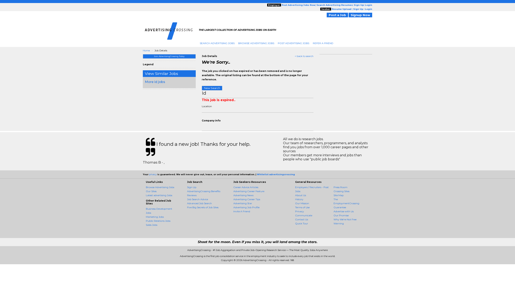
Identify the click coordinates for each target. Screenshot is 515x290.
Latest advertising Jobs (159, 195)
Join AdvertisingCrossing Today (169, 56)
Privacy (299, 211)
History (299, 199)
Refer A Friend (323, 43)
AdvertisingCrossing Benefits (203, 191)
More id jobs (155, 82)
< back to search (304, 56)
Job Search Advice (197, 199)
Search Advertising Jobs (217, 43)
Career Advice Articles (245, 187)
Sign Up (191, 187)
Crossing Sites (341, 191)
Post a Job (337, 15)
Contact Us (301, 219)
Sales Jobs (151, 224)
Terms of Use (302, 207)
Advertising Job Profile (246, 207)
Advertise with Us (344, 211)
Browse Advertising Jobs (256, 43)
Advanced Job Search (199, 203)
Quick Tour (301, 223)
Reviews (192, 195)
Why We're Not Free (345, 219)
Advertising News (243, 195)
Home (146, 50)
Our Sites (151, 191)
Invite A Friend (241, 211)
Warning (339, 223)
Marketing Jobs (155, 216)
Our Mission (302, 203)
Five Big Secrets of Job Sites (202, 207)
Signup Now (360, 15)
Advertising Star (242, 203)
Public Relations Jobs (158, 220)
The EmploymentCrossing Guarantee (346, 203)
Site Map (339, 195)
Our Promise (341, 215)
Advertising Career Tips (246, 199)
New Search (212, 88)
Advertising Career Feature (248, 191)
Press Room (340, 187)
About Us (300, 195)
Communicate (303, 215)
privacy (153, 174)
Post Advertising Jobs (293, 43)
